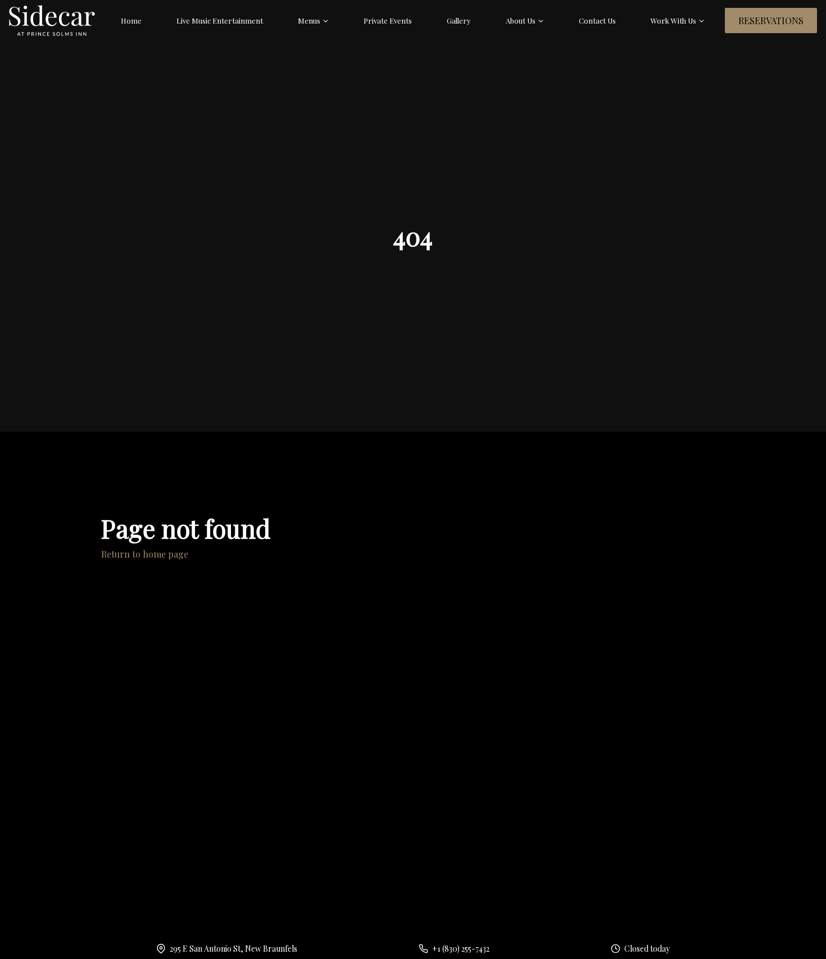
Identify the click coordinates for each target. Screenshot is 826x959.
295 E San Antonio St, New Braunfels (233, 949)
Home (131, 20)
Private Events (388, 20)
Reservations (771, 20)
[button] (313, 21)
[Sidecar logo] (52, 20)
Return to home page (144, 554)
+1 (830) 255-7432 (460, 949)
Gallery (459, 20)
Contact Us (597, 20)
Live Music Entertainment (219, 20)
